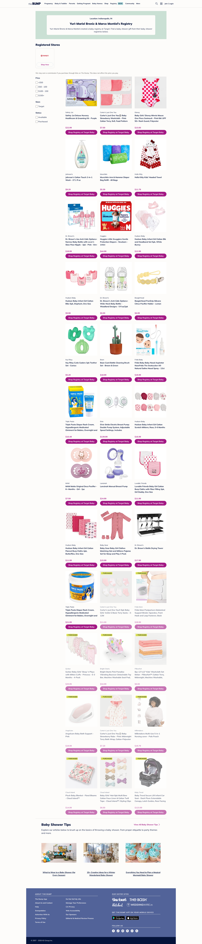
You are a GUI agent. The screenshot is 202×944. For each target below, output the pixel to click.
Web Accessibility (73, 911)
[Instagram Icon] (122, 930)
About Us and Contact (43, 903)
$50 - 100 (42, 87)
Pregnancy (48, 3)
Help (37, 907)
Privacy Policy (40, 918)
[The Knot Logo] (119, 899)
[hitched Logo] (117, 904)
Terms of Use (40, 922)
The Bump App (41, 899)
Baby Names (97, 3)
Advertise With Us (42, 914)
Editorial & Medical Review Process (80, 918)
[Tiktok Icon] (118, 930)
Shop (106, 3)
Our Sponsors (71, 914)
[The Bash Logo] (139, 899)
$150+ (41, 95)
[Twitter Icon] (136, 930)
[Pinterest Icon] (127, 930)
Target (41, 106)
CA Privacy (70, 907)
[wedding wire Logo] (139, 904)
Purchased (43, 121)
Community (129, 3)
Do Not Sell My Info (73, 899)
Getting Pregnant (83, 3)
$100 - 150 (43, 91)
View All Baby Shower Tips (146, 824)
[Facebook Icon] (113, 930)
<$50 (40, 82)
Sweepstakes (40, 911)
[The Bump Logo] (35, 3)
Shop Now (45, 65)
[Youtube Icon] (132, 930)
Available (42, 117)
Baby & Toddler (61, 3)
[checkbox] (37, 82)
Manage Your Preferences (76, 903)
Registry (113, 3)
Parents (72, 3)
